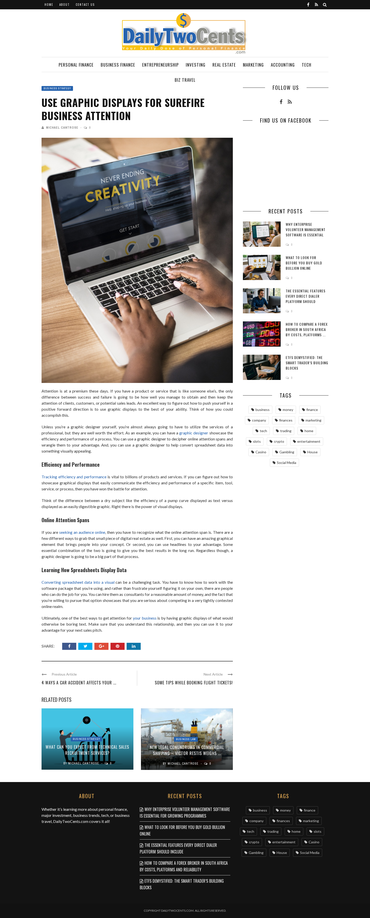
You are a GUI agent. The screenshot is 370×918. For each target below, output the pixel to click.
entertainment (308, 441)
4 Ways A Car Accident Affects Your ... (79, 683)
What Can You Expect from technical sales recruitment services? (87, 750)
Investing (195, 65)
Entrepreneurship (160, 65)
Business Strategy (57, 88)
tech (263, 431)
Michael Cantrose (62, 128)
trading (285, 431)
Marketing (253, 65)
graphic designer (193, 432)
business (262, 409)
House (312, 452)
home (309, 431)
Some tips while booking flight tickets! (194, 683)
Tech (306, 65)
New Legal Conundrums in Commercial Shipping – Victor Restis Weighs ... (187, 750)
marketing (313, 420)
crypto (279, 441)
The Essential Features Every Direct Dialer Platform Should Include (305, 298)
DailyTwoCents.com (70, 821)
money (288, 409)
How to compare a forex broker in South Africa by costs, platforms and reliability (184, 866)
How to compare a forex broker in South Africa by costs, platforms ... (307, 329)
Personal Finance (76, 65)
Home (49, 5)
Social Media (286, 462)
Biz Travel (185, 80)
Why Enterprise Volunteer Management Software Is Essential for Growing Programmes (305, 234)
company (259, 420)
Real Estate (224, 65)
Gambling (286, 452)
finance (312, 409)
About (64, 5)
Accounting (283, 65)
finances (285, 420)
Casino (260, 452)
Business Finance (118, 65)
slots (257, 441)
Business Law (186, 739)
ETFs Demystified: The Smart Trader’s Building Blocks (307, 363)
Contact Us (85, 5)
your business (145, 618)
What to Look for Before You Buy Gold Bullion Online (304, 263)
